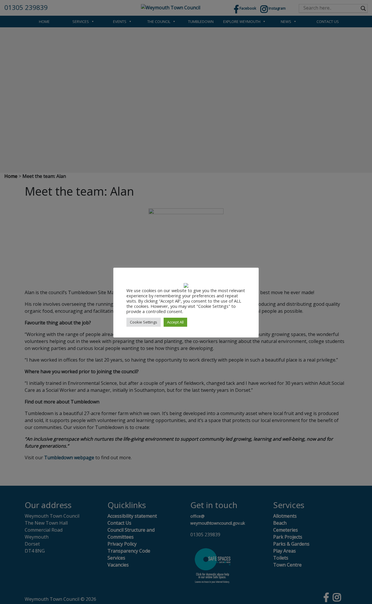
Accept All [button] (175, 322)
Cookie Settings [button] (143, 322)
